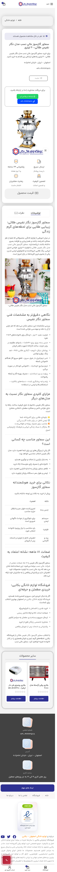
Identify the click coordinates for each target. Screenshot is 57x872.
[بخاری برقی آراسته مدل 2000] (39, 673)
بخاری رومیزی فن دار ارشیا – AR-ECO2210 (17, 687)
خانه (19, 20)
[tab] (36, 213)
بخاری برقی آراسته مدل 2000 (39, 687)
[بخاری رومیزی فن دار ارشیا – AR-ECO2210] (16, 673)
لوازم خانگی (10, 20)
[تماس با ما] (7, 860)
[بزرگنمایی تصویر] (45, 150)
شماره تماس (27, 730)
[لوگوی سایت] (27, 3)
